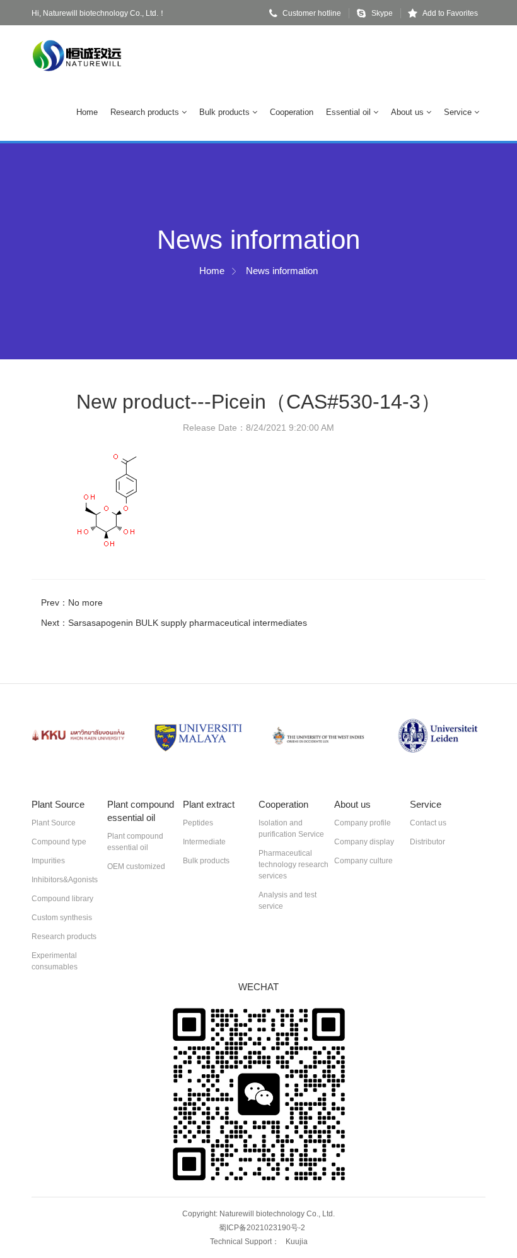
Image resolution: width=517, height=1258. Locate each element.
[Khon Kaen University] (79, 736)
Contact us (428, 822)
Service (459, 112)
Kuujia (297, 1241)
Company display (364, 841)
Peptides (198, 822)
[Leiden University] (438, 736)
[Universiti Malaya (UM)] (198, 736)
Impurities (48, 860)
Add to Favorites (450, 13)
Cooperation (291, 112)
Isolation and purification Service (291, 828)
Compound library (62, 898)
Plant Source (54, 822)
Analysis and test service (287, 900)
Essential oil (349, 112)
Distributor (427, 841)
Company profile (362, 822)
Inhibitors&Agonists (65, 879)
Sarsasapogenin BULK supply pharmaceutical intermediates (187, 623)
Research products (146, 112)
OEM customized (136, 866)
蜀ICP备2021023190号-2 (262, 1227)
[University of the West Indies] (318, 736)
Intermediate (204, 841)
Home (87, 112)
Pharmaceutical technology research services (293, 864)
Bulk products (225, 112)
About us (408, 112)
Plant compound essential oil (135, 842)
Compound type (59, 841)
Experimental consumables (55, 961)
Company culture (363, 860)
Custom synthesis (62, 917)
